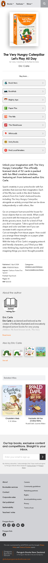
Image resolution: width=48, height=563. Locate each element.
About (5, 482)
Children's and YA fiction (33, 267)
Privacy (26, 503)
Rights (26, 495)
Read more (7, 335)
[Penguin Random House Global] (10, 553)
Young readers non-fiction (34, 270)
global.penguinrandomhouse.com (16, 559)
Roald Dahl (30, 423)
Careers (27, 482)
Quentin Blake (40, 423)
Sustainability (8, 507)
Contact (6, 492)
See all (5, 360)
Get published (8, 502)
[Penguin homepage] (3, 4)
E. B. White (12, 421)
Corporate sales (9, 497)
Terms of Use (31, 465)
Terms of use (29, 508)
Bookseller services (10, 487)
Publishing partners (31, 490)
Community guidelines (32, 486)
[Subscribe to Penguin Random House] (43, 457)
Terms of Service (25, 547)
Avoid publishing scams (32, 499)
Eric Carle (24, 66)
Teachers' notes (9, 512)
